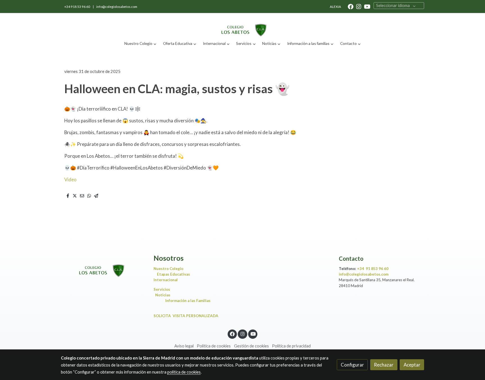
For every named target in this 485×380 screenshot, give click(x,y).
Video (70, 179)
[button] (140, 44)
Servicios (163, 289)
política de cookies (184, 372)
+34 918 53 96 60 (77, 6)
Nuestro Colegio (168, 268)
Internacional (166, 280)
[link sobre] (103, 266)
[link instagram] (358, 6)
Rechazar (384, 365)
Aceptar (412, 365)
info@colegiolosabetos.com (116, 6)
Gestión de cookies (251, 346)
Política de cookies (214, 346)
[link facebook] (350, 6)
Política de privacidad (291, 346)
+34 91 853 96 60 (372, 268)
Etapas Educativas (173, 274)
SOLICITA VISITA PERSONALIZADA (186, 315)
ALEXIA (335, 6)
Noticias (162, 295)
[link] (242, 25)
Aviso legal (184, 346)
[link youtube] (367, 6)
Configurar (352, 365)
